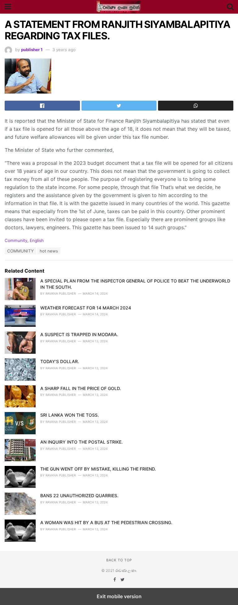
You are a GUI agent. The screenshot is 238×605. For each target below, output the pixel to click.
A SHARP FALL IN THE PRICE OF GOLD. (80, 388)
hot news (49, 250)
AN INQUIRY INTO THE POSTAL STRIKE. (81, 442)
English (37, 240)
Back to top (119, 560)
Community (16, 240)
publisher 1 (32, 49)
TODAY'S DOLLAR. (59, 361)
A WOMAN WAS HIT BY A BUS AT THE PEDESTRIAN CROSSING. (106, 522)
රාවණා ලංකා (125, 570)
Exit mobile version (119, 596)
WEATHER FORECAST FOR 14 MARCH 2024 (85, 307)
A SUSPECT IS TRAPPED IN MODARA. (79, 334)
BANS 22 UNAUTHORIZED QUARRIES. (79, 495)
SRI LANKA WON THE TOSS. (69, 415)
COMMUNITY (20, 250)
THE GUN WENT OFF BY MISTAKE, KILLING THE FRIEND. (98, 468)
